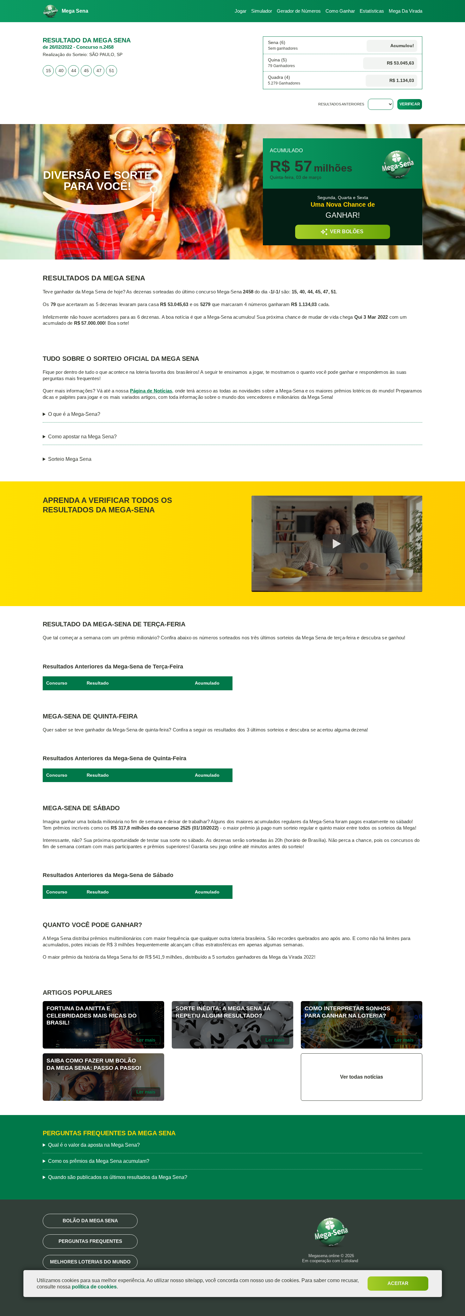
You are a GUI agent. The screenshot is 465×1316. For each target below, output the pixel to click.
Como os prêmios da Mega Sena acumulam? (98, 1161)
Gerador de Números (299, 11)
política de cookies (94, 1286)
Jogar (240, 11)
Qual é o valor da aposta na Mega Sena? (94, 1145)
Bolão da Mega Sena (90, 1220)
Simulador (261, 11)
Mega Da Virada (405, 11)
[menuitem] (238, 11)
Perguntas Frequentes (90, 1241)
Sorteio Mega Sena (69, 459)
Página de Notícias (151, 390)
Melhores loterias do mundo (90, 1261)
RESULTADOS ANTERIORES (341, 104)
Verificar (410, 104)
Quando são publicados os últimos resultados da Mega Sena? (117, 1177)
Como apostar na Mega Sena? (82, 436)
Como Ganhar (340, 11)
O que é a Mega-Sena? (74, 414)
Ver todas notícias (361, 1077)
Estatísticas (372, 11)
